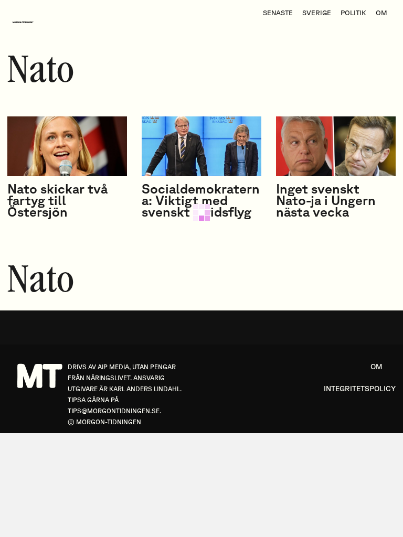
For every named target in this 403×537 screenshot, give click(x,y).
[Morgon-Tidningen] (26, 22)
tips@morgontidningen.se (114, 410)
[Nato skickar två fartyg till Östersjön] (67, 146)
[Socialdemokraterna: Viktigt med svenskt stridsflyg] (201, 146)
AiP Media (113, 366)
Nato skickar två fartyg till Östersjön (57, 200)
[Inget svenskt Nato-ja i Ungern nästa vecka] (336, 146)
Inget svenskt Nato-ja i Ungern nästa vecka (326, 200)
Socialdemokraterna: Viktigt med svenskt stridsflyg (201, 200)
